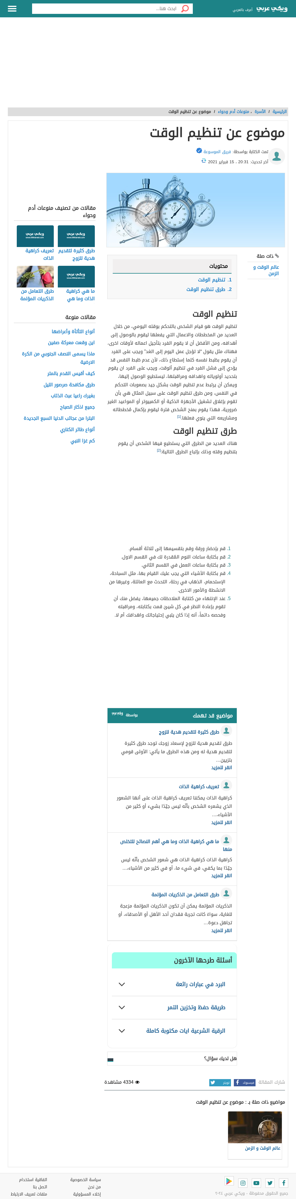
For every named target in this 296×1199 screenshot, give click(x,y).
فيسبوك (248, 1083)
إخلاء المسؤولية (87, 1194)
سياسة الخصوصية (85, 1179)
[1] (179, 416)
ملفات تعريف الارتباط (29, 1194)
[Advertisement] (148, 65)
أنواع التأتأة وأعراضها (73, 332)
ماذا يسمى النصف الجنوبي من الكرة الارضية (58, 358)
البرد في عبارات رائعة (200, 984)
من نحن (94, 1187)
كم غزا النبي (83, 441)
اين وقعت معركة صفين (71, 343)
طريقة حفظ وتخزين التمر (196, 1007)
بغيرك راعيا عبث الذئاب (73, 396)
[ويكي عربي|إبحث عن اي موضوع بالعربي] (272, 9)
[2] (159, 450)
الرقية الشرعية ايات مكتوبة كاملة (185, 1030)
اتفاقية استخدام (33, 1179)
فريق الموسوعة (217, 152)
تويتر (226, 1083)
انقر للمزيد (221, 767)
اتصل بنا (40, 1187)
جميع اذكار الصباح (77, 407)
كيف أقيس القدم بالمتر (71, 374)
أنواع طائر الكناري (77, 430)
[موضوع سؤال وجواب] (117, 714)
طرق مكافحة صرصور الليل (69, 385)
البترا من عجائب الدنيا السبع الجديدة (59, 418)
